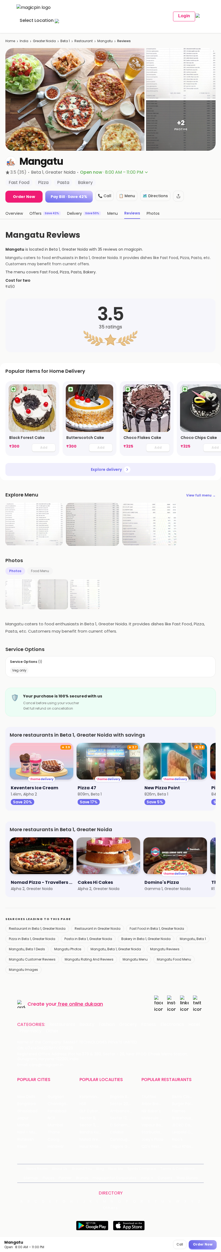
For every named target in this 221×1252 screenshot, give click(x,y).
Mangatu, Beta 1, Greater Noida (116, 949)
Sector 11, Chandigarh (95, 1125)
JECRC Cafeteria (187, 1125)
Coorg (53, 1139)
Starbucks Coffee (156, 1132)
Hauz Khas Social (187, 1146)
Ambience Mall (124, 1111)
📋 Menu (127, 196)
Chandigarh (59, 1103)
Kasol (22, 1146)
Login (184, 16)
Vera (145, 1177)
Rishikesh (25, 1139)
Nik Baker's (151, 1111)
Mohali (23, 1125)
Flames (178, 1111)
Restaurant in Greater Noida (97, 928)
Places (48, 1177)
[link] (32, 418)
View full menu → (201, 495)
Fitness (148, 1024)
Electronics (172, 1024)
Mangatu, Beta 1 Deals (27, 949)
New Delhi (26, 1096)
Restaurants (62, 1024)
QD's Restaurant (156, 1146)
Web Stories (187, 1177)
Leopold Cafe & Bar (187, 1132)
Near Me (115, 1168)
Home (10, 41)
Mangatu (105, 41)
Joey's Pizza (152, 1139)
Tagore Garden (124, 1146)
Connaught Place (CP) (125, 1139)
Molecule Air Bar (156, 1118)
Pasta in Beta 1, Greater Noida (88, 939)
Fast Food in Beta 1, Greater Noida (157, 928)
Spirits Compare (141, 1168)
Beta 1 (65, 41)
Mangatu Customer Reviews (32, 959)
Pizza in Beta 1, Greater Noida (32, 939)
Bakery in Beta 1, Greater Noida (146, 939)
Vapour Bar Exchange (156, 1125)
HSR (83, 1103)
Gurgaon (56, 1096)
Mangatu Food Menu (174, 959)
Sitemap (30, 1177)
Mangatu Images (23, 969)
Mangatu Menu (135, 959)
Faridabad (57, 1111)
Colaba (116, 1132)
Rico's (177, 1139)
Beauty (87, 1024)
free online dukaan (80, 1004)
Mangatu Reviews (164, 949)
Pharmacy (30, 1031)
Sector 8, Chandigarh (95, 1118)
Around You (82, 1168)
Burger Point (183, 1103)
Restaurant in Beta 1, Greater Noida (37, 928)
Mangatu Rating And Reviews (89, 959)
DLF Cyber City (93, 1111)
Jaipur (23, 1118)
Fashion (107, 1024)
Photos (15, 571)
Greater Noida (44, 41)
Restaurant (83, 41)
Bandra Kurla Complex (95, 1132)
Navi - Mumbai (31, 1132)
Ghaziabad (27, 1111)
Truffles (148, 1096)
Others (110, 1208)
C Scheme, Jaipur (125, 1125)
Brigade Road (122, 1096)
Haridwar (56, 1146)
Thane (54, 1132)
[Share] (178, 196)
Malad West (91, 1139)
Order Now (24, 196)
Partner (65, 1177)
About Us (59, 1168)
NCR (51, 1118)
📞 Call (104, 196)
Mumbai (55, 1125)
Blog (100, 1168)
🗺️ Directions (155, 196)
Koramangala (92, 1096)
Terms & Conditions (177, 1168)
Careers (165, 1177)
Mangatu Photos (67, 949)
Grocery (128, 1024)
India (24, 41)
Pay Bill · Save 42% (69, 196)
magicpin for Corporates (114, 1177)
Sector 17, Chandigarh (125, 1118)
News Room (36, 1168)
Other (52, 1031)
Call (180, 1244)
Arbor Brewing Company (156, 1103)
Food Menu (40, 571)
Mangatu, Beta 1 (193, 939)
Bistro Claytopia (186, 1096)
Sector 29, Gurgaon (125, 1103)
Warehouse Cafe (187, 1118)
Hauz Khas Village (95, 1146)
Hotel (194, 1024)
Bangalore (26, 1103)
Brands (82, 1177)
